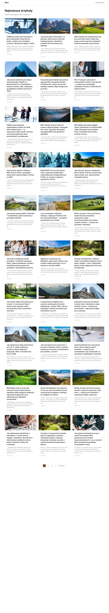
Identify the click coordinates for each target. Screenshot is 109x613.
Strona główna (99, 2)
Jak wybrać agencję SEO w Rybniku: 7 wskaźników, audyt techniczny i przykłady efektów (21, 216)
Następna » (62, 465)
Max (7, 2)
